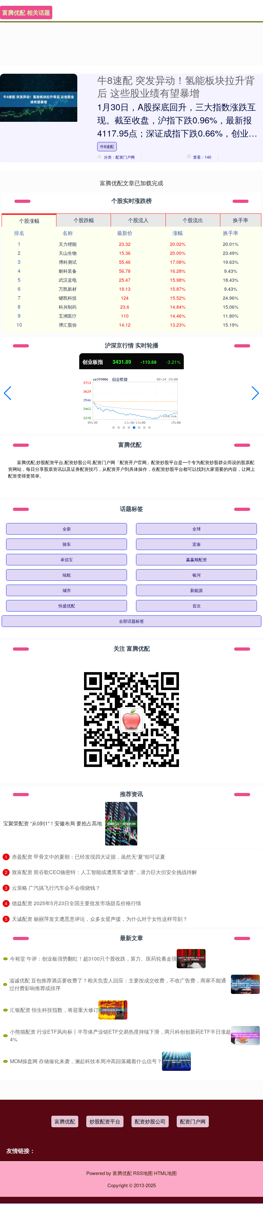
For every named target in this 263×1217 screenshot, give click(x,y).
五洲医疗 (68, 316)
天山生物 (68, 253)
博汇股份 (68, 324)
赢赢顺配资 (196, 559)
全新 (67, 529)
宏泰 (196, 544)
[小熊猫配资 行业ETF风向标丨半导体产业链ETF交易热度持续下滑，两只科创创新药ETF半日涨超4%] (245, 1035)
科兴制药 (68, 307)
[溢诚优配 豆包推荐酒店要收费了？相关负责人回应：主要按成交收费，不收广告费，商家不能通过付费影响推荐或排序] (245, 984)
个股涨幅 (29, 220)
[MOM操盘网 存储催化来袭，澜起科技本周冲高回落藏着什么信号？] (176, 1061)
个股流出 (192, 220)
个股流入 (138, 220)
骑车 (67, 544)
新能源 (196, 590)
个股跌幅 (83, 220)
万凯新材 (68, 289)
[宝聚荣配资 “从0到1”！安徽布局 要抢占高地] (121, 824)
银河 (196, 575)
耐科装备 (68, 271)
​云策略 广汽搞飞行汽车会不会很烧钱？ (56, 887)
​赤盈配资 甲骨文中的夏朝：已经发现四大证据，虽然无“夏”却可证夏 (88, 856)
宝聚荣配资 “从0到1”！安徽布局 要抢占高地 (52, 823)
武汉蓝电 (68, 280)
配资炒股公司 (150, 1121)
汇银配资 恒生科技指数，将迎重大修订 (54, 1009)
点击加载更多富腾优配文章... (132, 183)
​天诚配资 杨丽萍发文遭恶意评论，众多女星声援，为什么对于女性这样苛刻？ (100, 918)
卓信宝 (66, 559)
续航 (67, 575)
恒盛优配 (66, 606)
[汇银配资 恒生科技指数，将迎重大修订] (112, 1010)
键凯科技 (68, 298)
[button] (7, 393)
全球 (196, 529)
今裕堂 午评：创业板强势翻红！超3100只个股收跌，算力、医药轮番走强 (93, 958)
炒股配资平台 (104, 1121)
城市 (67, 590)
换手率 (240, 220)
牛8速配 (107, 146)
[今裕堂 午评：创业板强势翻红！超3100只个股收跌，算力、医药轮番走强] (191, 958)
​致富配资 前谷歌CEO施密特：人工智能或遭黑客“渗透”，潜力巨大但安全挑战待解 (104, 872)
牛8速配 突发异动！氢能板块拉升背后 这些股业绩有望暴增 (176, 86)
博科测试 (68, 262)
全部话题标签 (131, 621)
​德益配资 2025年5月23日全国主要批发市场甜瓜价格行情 (76, 903)
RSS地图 (143, 1173)
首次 (196, 606)
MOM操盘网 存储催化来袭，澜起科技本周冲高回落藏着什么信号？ (86, 1061)
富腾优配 (65, 1121)
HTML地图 (165, 1173)
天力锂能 (68, 244)
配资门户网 (193, 1121)
